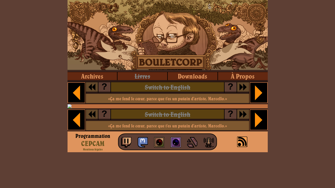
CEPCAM (92, 143)
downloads (192, 76)
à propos (243, 76)
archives (92, 76)
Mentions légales (93, 149)
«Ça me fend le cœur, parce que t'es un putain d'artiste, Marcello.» (167, 98)
